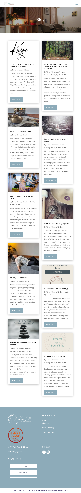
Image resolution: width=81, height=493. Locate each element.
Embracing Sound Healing (20, 131)
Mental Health (15, 205)
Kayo (14, 70)
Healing (26, 135)
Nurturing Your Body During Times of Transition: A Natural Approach (56, 66)
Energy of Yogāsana (18, 278)
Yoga (31, 281)
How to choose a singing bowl (56, 223)
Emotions (20, 348)
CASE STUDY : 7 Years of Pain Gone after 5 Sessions (22, 65)
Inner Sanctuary (48, 428)
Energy (20, 135)
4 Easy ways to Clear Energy (56, 288)
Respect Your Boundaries (54, 356)
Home (44, 420)
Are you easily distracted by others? (21, 197)
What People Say (48, 432)
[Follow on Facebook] (44, 452)
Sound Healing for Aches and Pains (56, 140)
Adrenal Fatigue (23, 70)
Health (32, 202)
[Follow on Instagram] (48, 452)
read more (17, 100)
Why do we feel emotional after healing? (23, 344)
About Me (45, 423)
